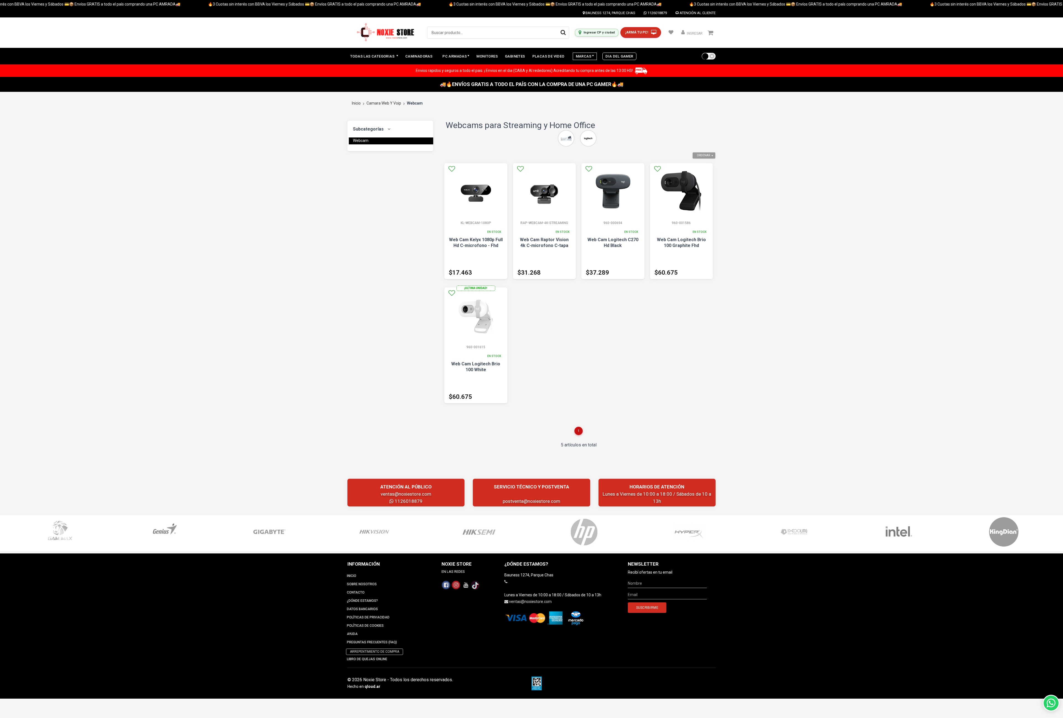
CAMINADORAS (418, 56)
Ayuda (352, 634)
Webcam (360, 140)
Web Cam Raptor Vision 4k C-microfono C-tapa (544, 242)
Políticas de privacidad (368, 617)
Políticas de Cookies (365, 626)
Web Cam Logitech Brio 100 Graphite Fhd (681, 242)
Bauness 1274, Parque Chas (610, 13)
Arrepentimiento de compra (374, 652)
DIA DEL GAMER (619, 56)
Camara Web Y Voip (384, 103)
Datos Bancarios (362, 609)
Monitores (487, 56)
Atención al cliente (697, 13)
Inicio (356, 103)
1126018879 (657, 13)
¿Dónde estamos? (362, 601)
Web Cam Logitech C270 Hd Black (612, 242)
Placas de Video (548, 56)
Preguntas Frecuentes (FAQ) (372, 642)
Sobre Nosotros (362, 584)
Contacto (356, 592)
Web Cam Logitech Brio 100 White (475, 366)
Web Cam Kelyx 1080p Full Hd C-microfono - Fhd (476, 242)
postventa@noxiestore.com (531, 501)
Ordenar (703, 155)
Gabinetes (515, 56)
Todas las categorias (372, 56)
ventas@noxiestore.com (406, 494)
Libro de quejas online (367, 659)
